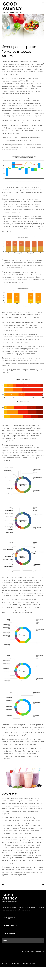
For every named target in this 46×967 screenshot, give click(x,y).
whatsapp (10, 933)
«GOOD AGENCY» (26, 964)
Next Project (43, 884)
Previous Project (3, 884)
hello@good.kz (9, 918)
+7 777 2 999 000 (10, 925)
